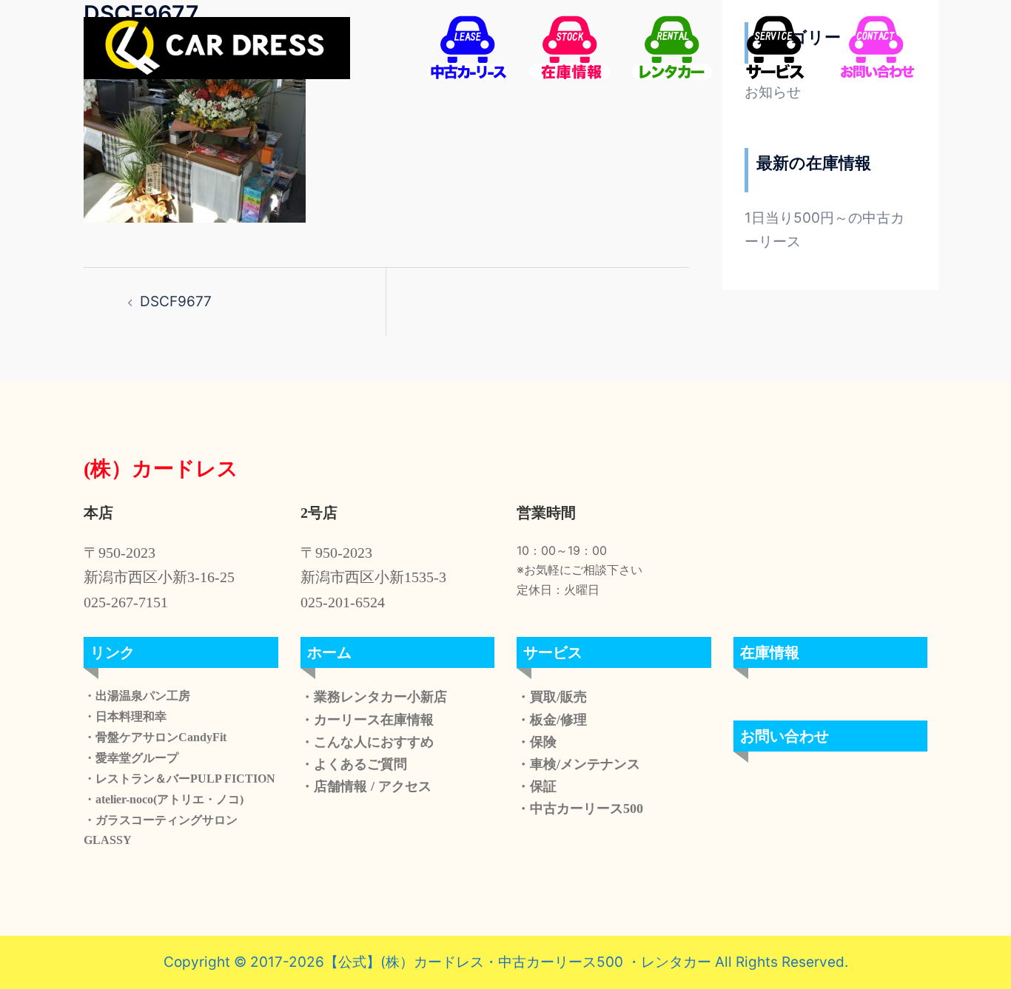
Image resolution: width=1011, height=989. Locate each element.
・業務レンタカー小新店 (373, 696)
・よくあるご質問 (353, 764)
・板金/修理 (552, 719)
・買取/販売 (552, 696)
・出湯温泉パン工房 (137, 695)
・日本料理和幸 (125, 716)
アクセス (402, 786)
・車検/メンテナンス (578, 764)
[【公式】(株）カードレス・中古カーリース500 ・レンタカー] (217, 46)
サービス (552, 652)
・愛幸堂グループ (131, 758)
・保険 (537, 742)
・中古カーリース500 (580, 808)
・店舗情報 (333, 786)
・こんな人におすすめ (367, 742)
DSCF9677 (176, 301)
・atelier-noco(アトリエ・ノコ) (163, 799)
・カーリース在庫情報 (367, 719)
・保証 (537, 786)
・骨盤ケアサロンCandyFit (155, 737)
